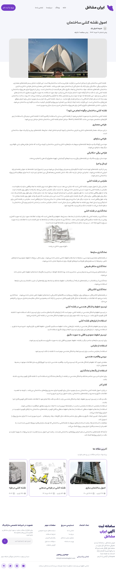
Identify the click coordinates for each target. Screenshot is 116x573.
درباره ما (49, 7)
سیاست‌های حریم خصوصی (46, 530)
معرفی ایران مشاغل (67, 537)
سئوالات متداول (50, 541)
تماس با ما (39, 7)
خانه (64, 7)
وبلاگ (57, 7)
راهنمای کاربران (50, 537)
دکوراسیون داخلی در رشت (58, 246)
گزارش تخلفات (50, 545)
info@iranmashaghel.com (65, 558)
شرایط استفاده (50, 534)
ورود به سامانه (69, 541)
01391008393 (62, 555)
